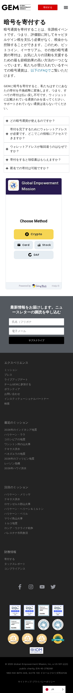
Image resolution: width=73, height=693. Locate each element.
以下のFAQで (41, 70)
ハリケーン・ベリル (16, 513)
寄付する (9, 559)
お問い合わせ (12, 393)
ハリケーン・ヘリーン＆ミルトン (24, 508)
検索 (7, 403)
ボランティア (12, 389)
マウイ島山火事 (13, 518)
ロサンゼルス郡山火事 (17, 504)
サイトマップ (24, 681)
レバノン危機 (12, 463)
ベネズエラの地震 (14, 453)
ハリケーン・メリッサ (17, 494)
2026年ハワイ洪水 (15, 468)
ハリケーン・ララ (14, 434)
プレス (8, 374)
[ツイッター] (53, 586)
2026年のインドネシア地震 (20, 429)
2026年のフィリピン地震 (19, 458)
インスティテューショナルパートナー (26, 398)
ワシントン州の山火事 (17, 444)
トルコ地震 (10, 523)
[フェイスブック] (20, 586)
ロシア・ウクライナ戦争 (18, 528)
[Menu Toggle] (66, 7)
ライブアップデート (16, 379)
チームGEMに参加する (17, 384)
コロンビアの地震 (14, 439)
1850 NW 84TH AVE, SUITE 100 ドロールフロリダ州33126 (36, 673)
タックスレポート (14, 563)
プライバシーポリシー (44, 681)
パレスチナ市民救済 (16, 532)
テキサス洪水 (12, 448)
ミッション (10, 369)
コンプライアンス (14, 568)
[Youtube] (42, 586)
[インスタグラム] (31, 586)
